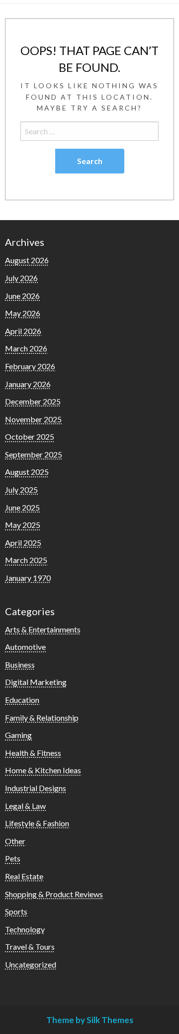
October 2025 (29, 436)
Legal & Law (25, 805)
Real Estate (24, 876)
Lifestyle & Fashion (37, 823)
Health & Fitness (33, 752)
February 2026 (30, 366)
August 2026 (27, 260)
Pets (12, 858)
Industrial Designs (35, 788)
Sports (16, 911)
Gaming (18, 735)
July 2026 (21, 278)
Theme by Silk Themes (89, 1020)
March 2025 (26, 560)
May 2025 (22, 524)
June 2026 (22, 295)
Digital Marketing (36, 682)
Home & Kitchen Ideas (43, 770)
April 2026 (23, 331)
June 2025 (22, 507)
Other (15, 841)
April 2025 (23, 542)
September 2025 (33, 454)
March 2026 (26, 348)
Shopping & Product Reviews (54, 894)
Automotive (25, 646)
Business (20, 664)
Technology (25, 929)
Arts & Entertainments (43, 629)
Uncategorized (30, 964)
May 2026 (22, 313)
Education (22, 699)
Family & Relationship (42, 717)
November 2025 (33, 419)
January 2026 (28, 384)
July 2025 (21, 489)
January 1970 (28, 577)
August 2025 (27, 471)
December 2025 (33, 401)
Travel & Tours (30, 946)
